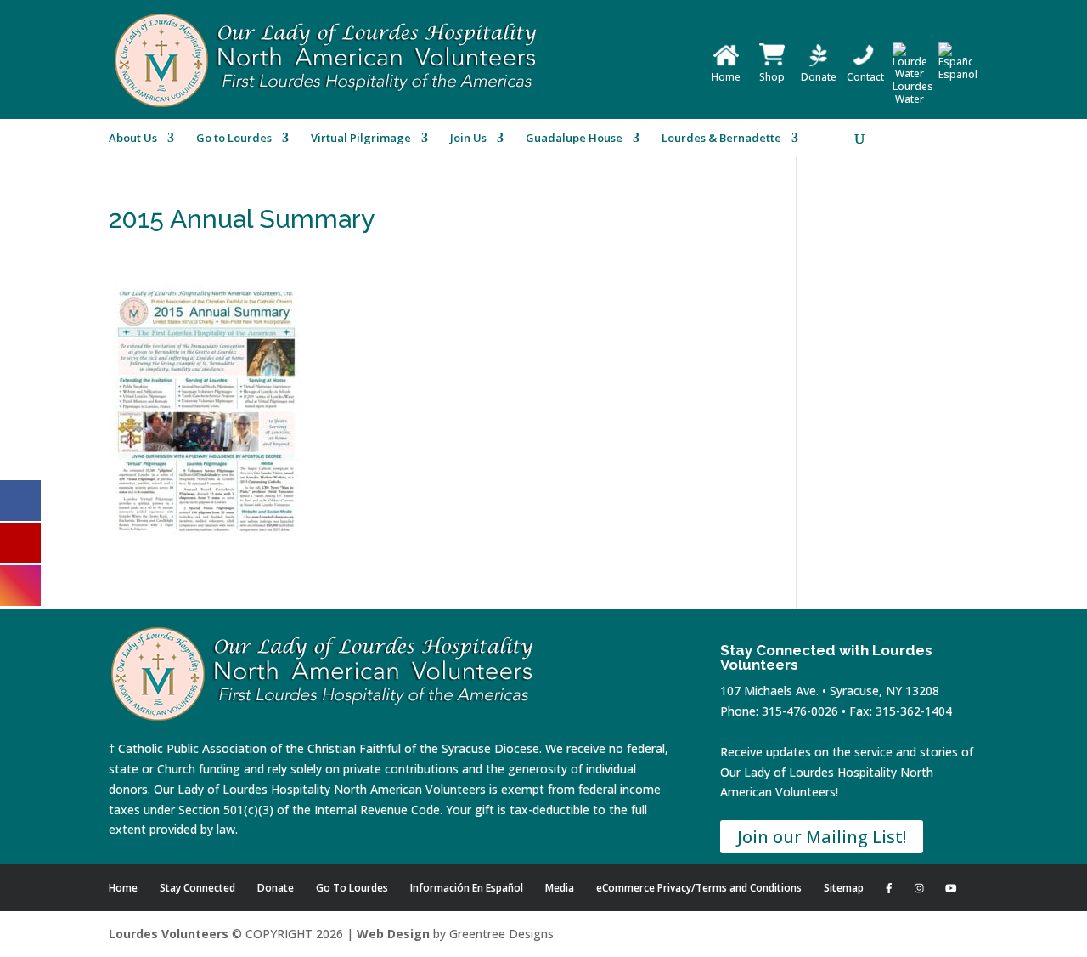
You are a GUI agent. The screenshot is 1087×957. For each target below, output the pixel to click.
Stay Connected (197, 888)
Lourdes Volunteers (168, 934)
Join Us (468, 138)
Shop (772, 77)
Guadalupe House (574, 138)
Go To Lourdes (352, 888)
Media (559, 888)
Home (726, 77)
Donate (818, 77)
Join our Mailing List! (821, 836)
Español (957, 74)
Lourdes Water (913, 92)
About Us (133, 138)
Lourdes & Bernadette (721, 138)
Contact (865, 77)
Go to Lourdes (234, 138)
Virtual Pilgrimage (361, 138)
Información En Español (466, 888)
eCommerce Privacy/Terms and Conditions (699, 888)
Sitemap (844, 888)
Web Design (393, 934)
